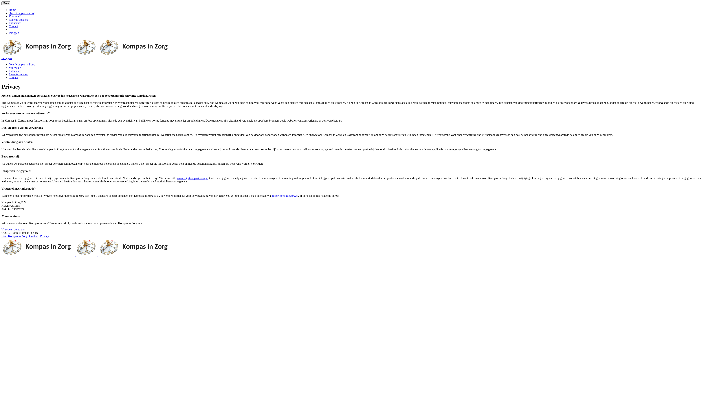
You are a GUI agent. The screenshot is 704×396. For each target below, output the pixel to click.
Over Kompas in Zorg (21, 13)
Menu (6, 3)
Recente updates (18, 19)
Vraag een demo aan (13, 229)
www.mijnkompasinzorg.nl (192, 178)
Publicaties (15, 23)
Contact (13, 26)
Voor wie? (15, 16)
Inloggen (14, 32)
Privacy (44, 236)
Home (12, 9)
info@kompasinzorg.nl (285, 195)
